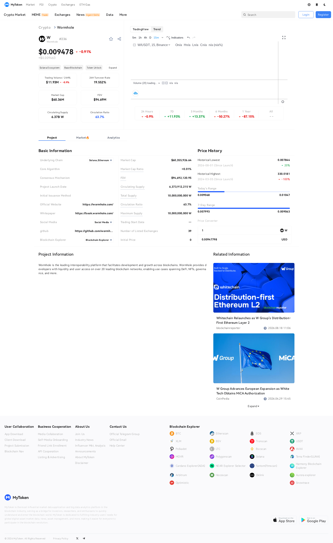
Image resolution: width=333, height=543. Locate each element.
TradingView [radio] (141, 29)
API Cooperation (48, 451)
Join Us (80, 434)
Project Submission (17, 445)
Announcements (85, 451)
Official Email (118, 439)
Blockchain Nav (14, 451)
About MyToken (85, 457)
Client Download (15, 439)
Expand (113, 67)
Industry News (84, 439)
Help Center (117, 445)
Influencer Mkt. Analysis (90, 445)
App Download (14, 434)
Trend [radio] (157, 29)
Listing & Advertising (51, 457)
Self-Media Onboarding (53, 439)
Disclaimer (81, 463)
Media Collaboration (50, 434)
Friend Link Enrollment (52, 445)
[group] (146, 29)
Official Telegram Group (125, 434)
